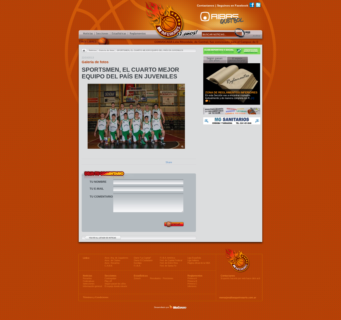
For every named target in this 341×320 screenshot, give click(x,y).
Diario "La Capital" (142, 258)
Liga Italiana (193, 260)
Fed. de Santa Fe (168, 265)
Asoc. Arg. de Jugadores (116, 258)
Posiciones (168, 278)
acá (258, 278)
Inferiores (192, 286)
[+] (252, 98)
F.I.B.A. (137, 265)
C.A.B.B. (109, 265)
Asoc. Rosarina (112, 263)
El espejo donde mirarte (116, 286)
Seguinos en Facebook (232, 5)
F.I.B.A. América (167, 258)
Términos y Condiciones (95, 297)
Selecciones (89, 283)
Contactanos (205, 5)
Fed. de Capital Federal (171, 260)
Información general (92, 286)
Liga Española (194, 258)
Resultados (155, 278)
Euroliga (137, 263)
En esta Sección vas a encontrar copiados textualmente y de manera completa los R (227, 97)
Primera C (192, 283)
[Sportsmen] (231, 53)
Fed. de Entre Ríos (169, 263)
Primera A (192, 278)
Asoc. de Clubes (112, 260)
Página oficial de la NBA (198, 263)
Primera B (192, 281)
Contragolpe (110, 278)
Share (169, 162)
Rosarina (87, 278)
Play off (108, 281)
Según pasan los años (115, 283)
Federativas (88, 281)
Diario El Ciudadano (143, 260)
